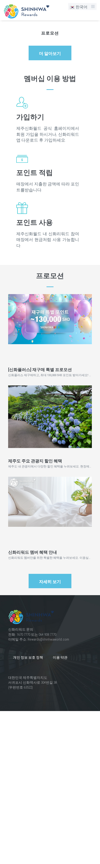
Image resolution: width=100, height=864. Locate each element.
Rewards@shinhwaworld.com (48, 639)
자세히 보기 (50, 581)
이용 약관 (60, 657)
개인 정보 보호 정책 (28, 657)
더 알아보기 (50, 53)
